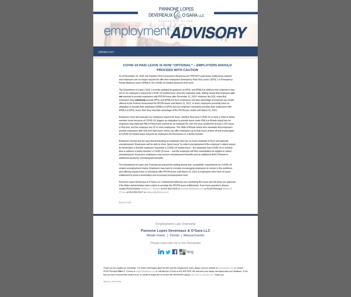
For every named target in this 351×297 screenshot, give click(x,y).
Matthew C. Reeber (150, 188)
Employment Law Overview (175, 224)
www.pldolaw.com (226, 268)
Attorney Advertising (112, 281)
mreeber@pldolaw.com (192, 188)
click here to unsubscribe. (202, 275)
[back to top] (125, 202)
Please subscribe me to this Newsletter (175, 243)
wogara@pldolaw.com (157, 192)
